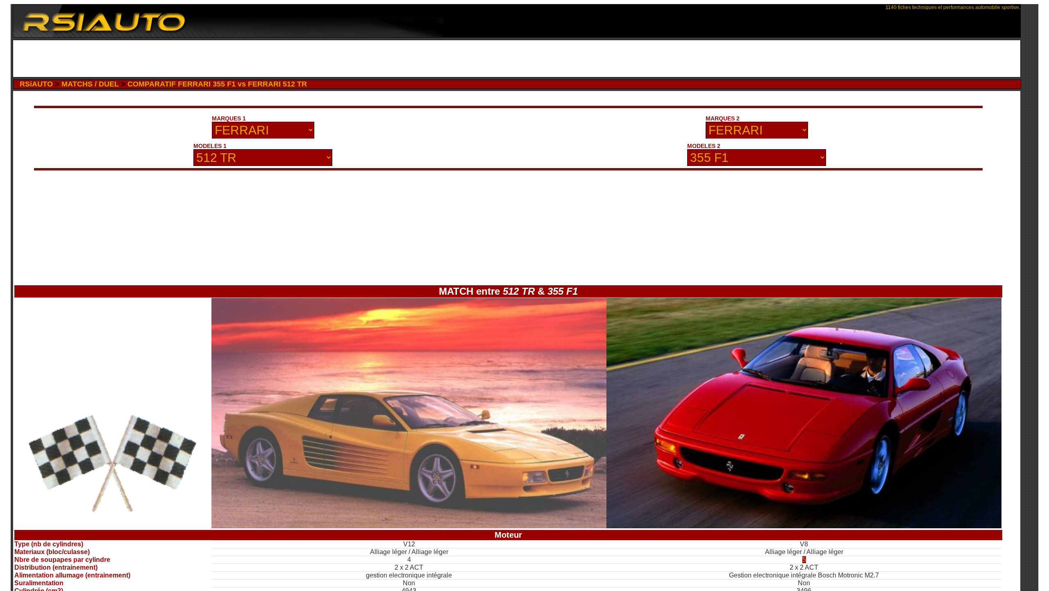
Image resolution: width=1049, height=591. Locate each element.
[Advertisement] (516, 58)
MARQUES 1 (229, 118)
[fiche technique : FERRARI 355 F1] (803, 526)
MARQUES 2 (723, 118)
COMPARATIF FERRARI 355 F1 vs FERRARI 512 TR (217, 84)
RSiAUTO (36, 84)
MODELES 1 (210, 146)
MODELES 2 (703, 146)
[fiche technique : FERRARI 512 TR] (408, 526)
